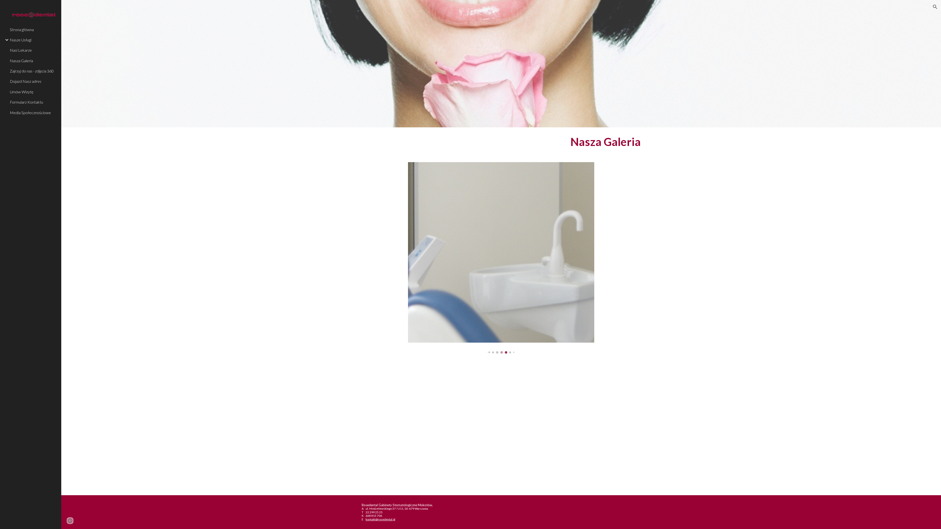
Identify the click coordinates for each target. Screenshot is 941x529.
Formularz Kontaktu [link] (26, 102)
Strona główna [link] (22, 29)
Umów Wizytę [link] (21, 91)
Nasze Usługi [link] (20, 39)
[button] (935, 7)
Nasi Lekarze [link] (21, 50)
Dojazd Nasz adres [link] (25, 81)
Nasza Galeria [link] (21, 60)
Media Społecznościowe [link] (30, 112)
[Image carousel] (501, 257)
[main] (501, 141)
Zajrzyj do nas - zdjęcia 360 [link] (32, 71)
